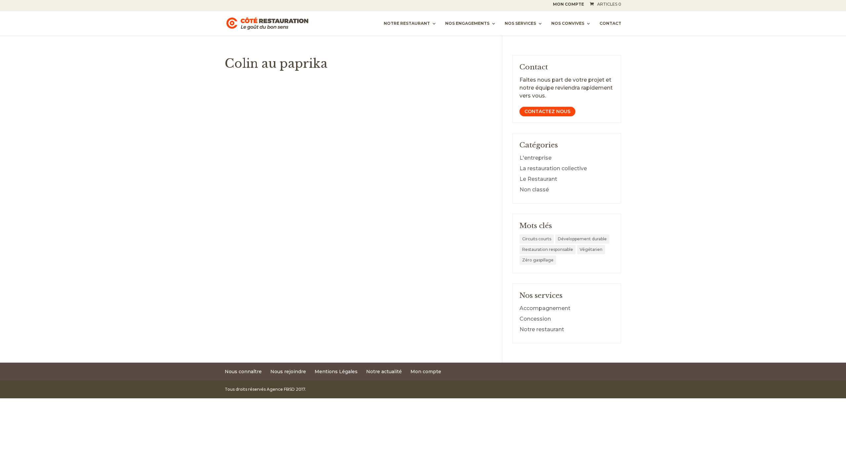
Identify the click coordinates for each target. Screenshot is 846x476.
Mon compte (568, 4)
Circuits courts (536, 238)
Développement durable (582, 238)
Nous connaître (243, 372)
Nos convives (567, 23)
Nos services (520, 23)
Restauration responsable (547, 249)
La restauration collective (553, 168)
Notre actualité (384, 372)
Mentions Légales (336, 372)
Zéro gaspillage (538, 260)
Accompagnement (544, 308)
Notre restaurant (407, 23)
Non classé (534, 189)
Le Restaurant (538, 179)
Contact (610, 23)
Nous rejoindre (288, 372)
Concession (535, 319)
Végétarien (591, 249)
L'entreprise (535, 158)
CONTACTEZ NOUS (547, 112)
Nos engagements (467, 23)
